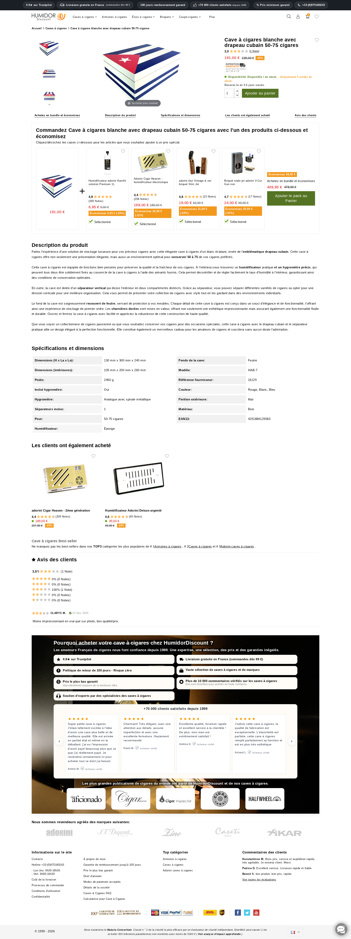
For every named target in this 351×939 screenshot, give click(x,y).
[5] (246, 51)
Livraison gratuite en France (98, 5)
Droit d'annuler (92, 876)
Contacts (37, 859)
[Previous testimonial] (59, 741)
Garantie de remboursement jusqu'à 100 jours (112, 864)
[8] (152, 195)
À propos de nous (94, 859)
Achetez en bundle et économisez (57, 115)
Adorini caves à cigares (237, 546)
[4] (242, 51)
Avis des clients (305, 115)
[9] (153, 195)
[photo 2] (49, 73)
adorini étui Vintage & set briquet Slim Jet (195, 182)
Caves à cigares (200, 546)
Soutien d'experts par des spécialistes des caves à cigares (107, 695)
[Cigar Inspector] (175, 799)
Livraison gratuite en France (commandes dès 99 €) (224, 659)
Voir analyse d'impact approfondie (220, 934)
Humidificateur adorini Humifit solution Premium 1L (107, 182)
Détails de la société (96, 887)
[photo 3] (49, 96)
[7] (240, 197)
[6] (148, 195)
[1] (231, 51)
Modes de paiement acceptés (102, 881)
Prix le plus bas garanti (80, 681)
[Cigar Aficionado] (86, 799)
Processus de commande (48, 885)
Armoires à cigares (167, 546)
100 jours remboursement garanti (162, 5)
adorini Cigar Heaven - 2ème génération (61, 510)
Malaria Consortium (119, 929)
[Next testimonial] (292, 741)
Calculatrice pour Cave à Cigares (104, 898)
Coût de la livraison (44, 879)
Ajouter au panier (260, 93)
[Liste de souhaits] (316, 18)
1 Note (254, 51)
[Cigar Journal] (130, 799)
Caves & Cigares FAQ (97, 893)
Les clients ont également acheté (247, 115)
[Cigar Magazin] (220, 799)
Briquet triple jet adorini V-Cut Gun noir (243, 182)
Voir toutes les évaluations (259, 879)
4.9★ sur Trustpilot (39, 5)
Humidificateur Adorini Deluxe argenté (133, 510)
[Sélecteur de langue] (295, 932)
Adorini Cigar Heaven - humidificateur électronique (151, 180)
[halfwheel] (264, 799)
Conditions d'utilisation (46, 890)
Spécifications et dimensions (180, 115)
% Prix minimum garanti (273, 5)
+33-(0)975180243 (313, 5)
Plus (212, 16)
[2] (235, 51)
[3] (238, 51)
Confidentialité (41, 896)
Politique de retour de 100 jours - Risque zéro (97, 670)
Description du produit (120, 115)
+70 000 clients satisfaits (222, 5)
